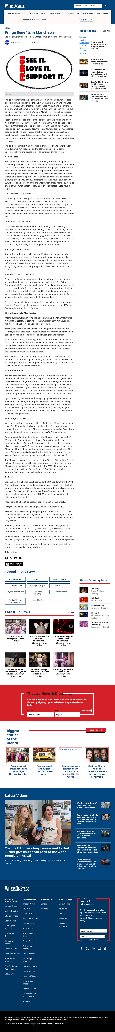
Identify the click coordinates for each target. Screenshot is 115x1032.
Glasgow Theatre (12, 916)
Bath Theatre (10, 921)
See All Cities (10, 974)
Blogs (7, 28)
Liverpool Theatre (12, 953)
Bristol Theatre (29, 941)
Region (58, 710)
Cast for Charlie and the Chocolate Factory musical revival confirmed (97, 771)
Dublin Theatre (11, 911)
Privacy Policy (48, 1024)
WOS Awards (102, 13)
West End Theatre (30, 918)
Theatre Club (73, 13)
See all (106, 31)
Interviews (27, 913)
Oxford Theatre (29, 989)
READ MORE (95, 730)
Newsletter (88, 13)
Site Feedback (65, 913)
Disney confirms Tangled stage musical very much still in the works (71, 771)
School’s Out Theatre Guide (34, 20)
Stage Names (64, 904)
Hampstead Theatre (99, 608)
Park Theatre (96, 600)
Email (30, 710)
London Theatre (12, 906)
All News (26, 1001)
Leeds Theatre (11, 948)
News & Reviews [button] (36, 13)
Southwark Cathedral (100, 627)
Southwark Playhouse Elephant (100, 616)
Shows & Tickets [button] (14, 13)
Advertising (64, 909)
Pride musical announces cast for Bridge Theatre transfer (18, 770)
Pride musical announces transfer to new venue (44, 770)
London (44, 904)
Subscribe (86, 710)
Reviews (26, 909)
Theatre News (29, 904)
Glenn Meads (16, 42)
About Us (63, 918)
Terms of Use (59, 1024)
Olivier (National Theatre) (97, 592)
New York (45, 909)
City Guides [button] (55, 13)
